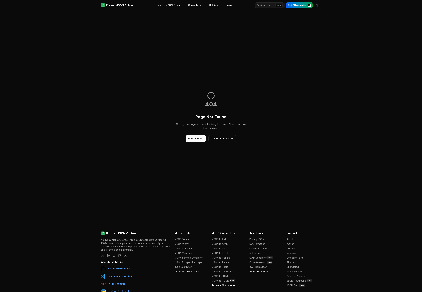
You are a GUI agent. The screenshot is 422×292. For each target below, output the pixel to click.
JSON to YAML (220, 243)
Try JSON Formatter (222, 138)
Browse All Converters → (226, 285)
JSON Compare (183, 248)
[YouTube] (125, 255)
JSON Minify (182, 243)
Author (290, 243)
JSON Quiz (295, 285)
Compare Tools (295, 257)
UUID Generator (260, 257)
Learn (229, 5)
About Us (292, 239)
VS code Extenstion (120, 276)
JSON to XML (219, 239)
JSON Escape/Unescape (188, 262)
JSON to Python (221, 262)
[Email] (119, 255)
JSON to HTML (220, 276)
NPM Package (117, 283)
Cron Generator (260, 262)
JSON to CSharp (221, 257)
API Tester (255, 253)
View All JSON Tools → (188, 271)
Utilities (213, 5)
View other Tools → (260, 271)
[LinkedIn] (108, 255)
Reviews (291, 253)
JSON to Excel (220, 253)
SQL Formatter (257, 243)
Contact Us (293, 248)
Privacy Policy (294, 271)
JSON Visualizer (184, 253)
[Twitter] (102, 255)
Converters (194, 5)
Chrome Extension (119, 268)
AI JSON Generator (297, 5)
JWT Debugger (258, 266)
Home (158, 5)
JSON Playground (299, 280)
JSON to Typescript (223, 271)
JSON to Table (220, 266)
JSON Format (182, 239)
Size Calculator (183, 266)
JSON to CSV (219, 248)
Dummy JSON (256, 239)
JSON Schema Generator (189, 257)
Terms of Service (296, 276)
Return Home (195, 138)
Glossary (291, 262)
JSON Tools (173, 5)
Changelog (293, 266)
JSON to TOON (223, 280)
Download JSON (258, 248)
